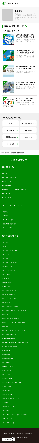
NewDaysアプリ (8, 354)
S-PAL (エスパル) (8, 386)
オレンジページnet (8, 419)
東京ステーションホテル (10, 306)
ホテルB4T (6, 314)
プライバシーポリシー (9, 220)
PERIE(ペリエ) (7, 378)
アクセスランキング (10, 31)
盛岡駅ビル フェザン (9, 406)
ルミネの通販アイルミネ (10, 334)
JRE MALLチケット (9, 258)
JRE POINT (6, 274)
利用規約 (5, 216)
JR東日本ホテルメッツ (9, 294)
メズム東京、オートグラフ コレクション (15, 310)
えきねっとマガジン (9, 270)
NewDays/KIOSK (8, 358)
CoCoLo (5, 402)
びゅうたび (6, 278)
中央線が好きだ (7, 282)
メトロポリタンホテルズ (10, 290)
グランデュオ (7, 370)
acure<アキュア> (8, 366)
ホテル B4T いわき (8, 423)
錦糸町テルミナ (7, 394)
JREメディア (5, 153)
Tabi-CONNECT (7, 286)
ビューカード (7, 362)
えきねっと (6, 254)
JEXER (5, 246)
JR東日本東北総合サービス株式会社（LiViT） (16, 342)
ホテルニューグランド (9, 298)
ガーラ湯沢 (6, 410)
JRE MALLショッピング (10, 262)
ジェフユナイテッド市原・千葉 (12, 382)
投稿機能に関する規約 (9, 224)
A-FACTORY (6, 390)
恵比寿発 (5, 326)
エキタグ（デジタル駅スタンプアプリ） (15, 330)
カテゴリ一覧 (8, 167)
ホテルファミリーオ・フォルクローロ (14, 322)
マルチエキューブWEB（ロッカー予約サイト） (17, 414)
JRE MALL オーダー (9, 242)
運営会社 (5, 212)
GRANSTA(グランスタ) (10, 346)
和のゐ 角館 (6, 302)
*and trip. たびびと (8, 266)
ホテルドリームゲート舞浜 (11, 318)
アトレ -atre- (7, 374)
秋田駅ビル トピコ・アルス (11, 398)
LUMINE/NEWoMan (9, 338)
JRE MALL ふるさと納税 (10, 250)
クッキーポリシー (8, 228)
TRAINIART (6, 350)
